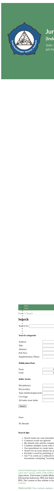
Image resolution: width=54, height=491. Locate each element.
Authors (22, 342)
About (26, 308)
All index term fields (28, 400)
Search (26, 316)
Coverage (23, 396)
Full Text (23, 353)
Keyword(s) (24, 389)
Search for (23, 326)
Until (21, 373)
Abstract (23, 349)
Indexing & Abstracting (32, 328)
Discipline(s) (25, 385)
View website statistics (42, 488)
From (21, 369)
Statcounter (25, 488)
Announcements (29, 323)
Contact (26, 331)
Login (26, 311)
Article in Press (29, 333)
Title (21, 345)
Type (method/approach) (30, 393)
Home (26, 306)
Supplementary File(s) (29, 356)
